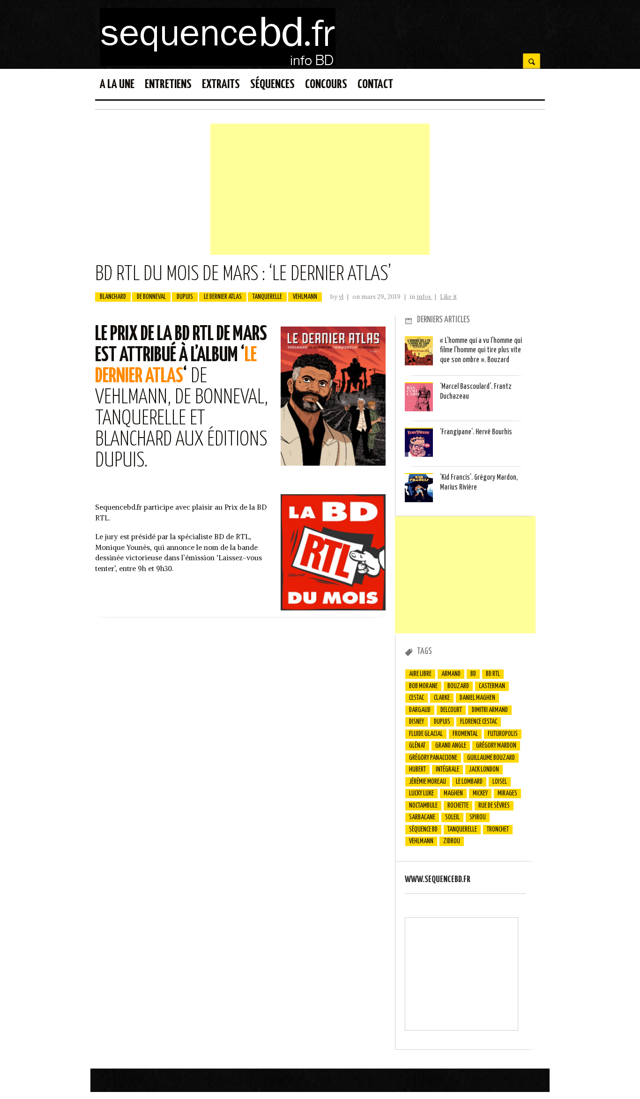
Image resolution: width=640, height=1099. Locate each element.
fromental (465, 734)
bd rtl (493, 674)
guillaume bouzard (491, 758)
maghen (453, 793)
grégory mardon (496, 746)
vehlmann (305, 297)
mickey (480, 793)
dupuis (185, 297)
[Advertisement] (320, 189)
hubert (417, 769)
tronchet (498, 829)
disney (416, 722)
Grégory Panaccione (433, 758)
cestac (416, 698)
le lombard (469, 782)
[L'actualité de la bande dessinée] (217, 63)
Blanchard (113, 297)
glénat (417, 746)
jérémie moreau (427, 782)
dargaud (420, 710)
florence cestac (478, 722)
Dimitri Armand (490, 710)
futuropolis (503, 734)
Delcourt (451, 710)
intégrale (447, 769)
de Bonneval (151, 297)
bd (473, 674)
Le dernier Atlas (223, 297)
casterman (492, 686)
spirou (477, 817)
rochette (458, 805)
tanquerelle (267, 297)
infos (424, 297)
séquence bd (423, 829)
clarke (442, 698)
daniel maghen (477, 698)
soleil (452, 817)
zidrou (451, 841)
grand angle (450, 746)
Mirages (507, 793)
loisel (499, 782)
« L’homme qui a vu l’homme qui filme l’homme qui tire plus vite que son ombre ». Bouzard (481, 350)
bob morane (423, 686)
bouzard (458, 686)
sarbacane (422, 817)
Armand (451, 674)
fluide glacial (426, 734)
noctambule (423, 805)
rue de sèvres (494, 805)
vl (341, 297)
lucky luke (421, 793)
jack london (484, 769)
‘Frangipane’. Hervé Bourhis (476, 432)
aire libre (420, 674)
